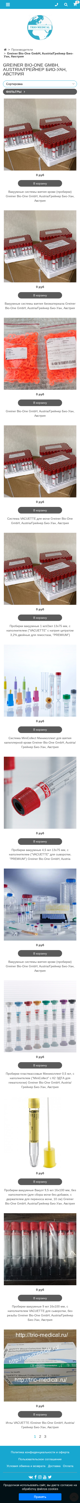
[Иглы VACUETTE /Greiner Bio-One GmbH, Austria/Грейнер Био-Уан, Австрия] (40, 1366)
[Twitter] (50, 1477)
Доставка (54, 1466)
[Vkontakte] (31, 1477)
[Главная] (5, 49)
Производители (22, 49)
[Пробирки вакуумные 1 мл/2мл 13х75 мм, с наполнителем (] (40, 569)
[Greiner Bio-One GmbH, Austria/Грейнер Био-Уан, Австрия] (40, 354)
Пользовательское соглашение (40, 1459)
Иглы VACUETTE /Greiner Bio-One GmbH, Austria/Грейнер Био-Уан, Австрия (40, 1425)
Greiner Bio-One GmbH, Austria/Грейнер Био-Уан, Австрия (40, 413)
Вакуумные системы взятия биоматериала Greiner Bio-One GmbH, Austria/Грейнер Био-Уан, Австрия (40, 306)
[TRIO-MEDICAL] (40, 26)
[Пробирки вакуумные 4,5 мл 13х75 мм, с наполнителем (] (40, 793)
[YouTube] (45, 1477)
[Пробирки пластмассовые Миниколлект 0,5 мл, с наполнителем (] (40, 1016)
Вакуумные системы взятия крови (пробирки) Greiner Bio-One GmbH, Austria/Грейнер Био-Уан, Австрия (40, 196)
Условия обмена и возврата (26, 1466)
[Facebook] (35, 1477)
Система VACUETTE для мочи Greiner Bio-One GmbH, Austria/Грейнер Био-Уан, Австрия (40, 521)
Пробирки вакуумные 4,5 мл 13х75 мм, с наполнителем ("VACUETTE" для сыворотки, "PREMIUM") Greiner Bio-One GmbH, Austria (40, 854)
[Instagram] (40, 1477)
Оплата (68, 1466)
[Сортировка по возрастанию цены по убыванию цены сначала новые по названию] (40, 83)
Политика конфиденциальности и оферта (40, 1452)
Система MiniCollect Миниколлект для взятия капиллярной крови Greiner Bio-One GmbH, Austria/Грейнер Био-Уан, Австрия (40, 742)
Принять (40, 1497)
